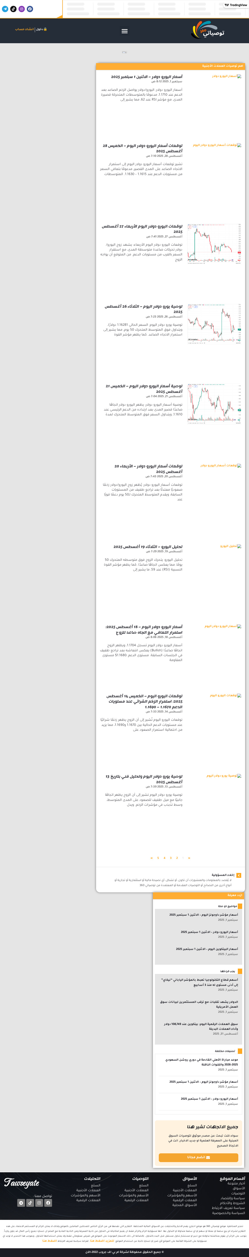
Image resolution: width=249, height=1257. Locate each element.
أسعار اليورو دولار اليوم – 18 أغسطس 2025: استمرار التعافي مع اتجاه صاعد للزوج (144, 630)
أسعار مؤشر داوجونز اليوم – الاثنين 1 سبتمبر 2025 (203, 915)
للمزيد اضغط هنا (102, 1241)
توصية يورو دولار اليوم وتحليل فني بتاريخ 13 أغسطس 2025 (144, 779)
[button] (125, 31)
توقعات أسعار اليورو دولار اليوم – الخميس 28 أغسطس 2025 (142, 148)
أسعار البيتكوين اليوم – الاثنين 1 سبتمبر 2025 (207, 949)
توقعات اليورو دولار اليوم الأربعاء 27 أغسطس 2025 (142, 229)
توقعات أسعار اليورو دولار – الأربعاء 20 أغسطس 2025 (148, 469)
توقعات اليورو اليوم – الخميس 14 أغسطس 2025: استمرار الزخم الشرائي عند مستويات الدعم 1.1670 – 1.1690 (144, 701)
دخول (39, 29)
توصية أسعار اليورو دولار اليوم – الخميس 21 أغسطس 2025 (144, 389)
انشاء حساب (24, 29)
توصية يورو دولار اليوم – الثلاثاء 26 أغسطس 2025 (143, 309)
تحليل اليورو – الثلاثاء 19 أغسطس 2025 (148, 547)
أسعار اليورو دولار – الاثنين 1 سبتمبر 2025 (146, 77)
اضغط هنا (49, 1241)
